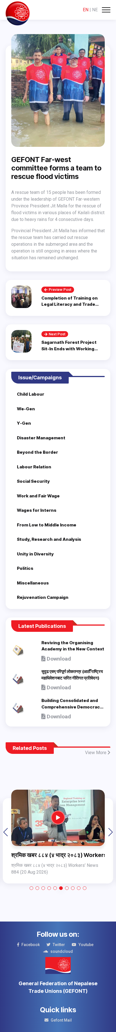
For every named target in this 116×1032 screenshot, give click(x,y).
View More (96, 752)
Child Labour (30, 394)
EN (85, 9)
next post (57, 334)
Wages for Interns (36, 510)
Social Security (33, 481)
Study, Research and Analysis (49, 539)
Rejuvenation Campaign (42, 597)
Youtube (86, 944)
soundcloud (61, 951)
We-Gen (26, 408)
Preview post (60, 289)
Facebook (30, 944)
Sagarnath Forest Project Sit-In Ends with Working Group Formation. (69, 349)
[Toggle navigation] (106, 9)
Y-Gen (24, 423)
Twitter (59, 944)
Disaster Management (41, 437)
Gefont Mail (61, 1020)
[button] (31, 888)
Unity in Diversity (35, 554)
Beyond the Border (37, 452)
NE (95, 9)
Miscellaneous (33, 583)
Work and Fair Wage (38, 496)
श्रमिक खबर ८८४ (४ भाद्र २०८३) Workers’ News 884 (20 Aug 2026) (58, 855)
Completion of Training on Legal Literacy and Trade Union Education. (69, 304)
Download (58, 658)
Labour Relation (34, 467)
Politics (25, 568)
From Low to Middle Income (46, 525)
